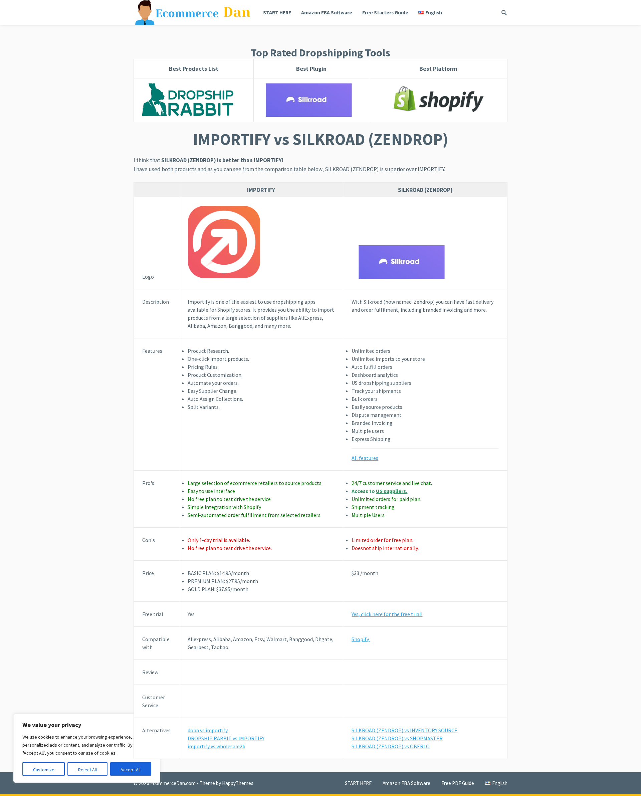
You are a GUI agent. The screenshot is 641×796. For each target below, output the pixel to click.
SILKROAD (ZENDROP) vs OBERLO (391, 746)
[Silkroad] (425, 262)
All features (365, 458)
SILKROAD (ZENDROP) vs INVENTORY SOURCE (404, 730)
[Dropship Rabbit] (193, 100)
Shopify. (361, 639)
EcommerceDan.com (173, 783)
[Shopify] (438, 100)
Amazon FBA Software (326, 12)
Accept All (131, 770)
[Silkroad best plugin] (311, 100)
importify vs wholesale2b (216, 746)
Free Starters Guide (385, 12)
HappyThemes (237, 783)
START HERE (277, 12)
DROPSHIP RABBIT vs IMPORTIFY (226, 738)
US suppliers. (391, 491)
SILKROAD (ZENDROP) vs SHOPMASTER (397, 738)
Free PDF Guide (457, 783)
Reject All (87, 770)
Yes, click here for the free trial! (387, 614)
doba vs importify (208, 730)
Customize (43, 770)
